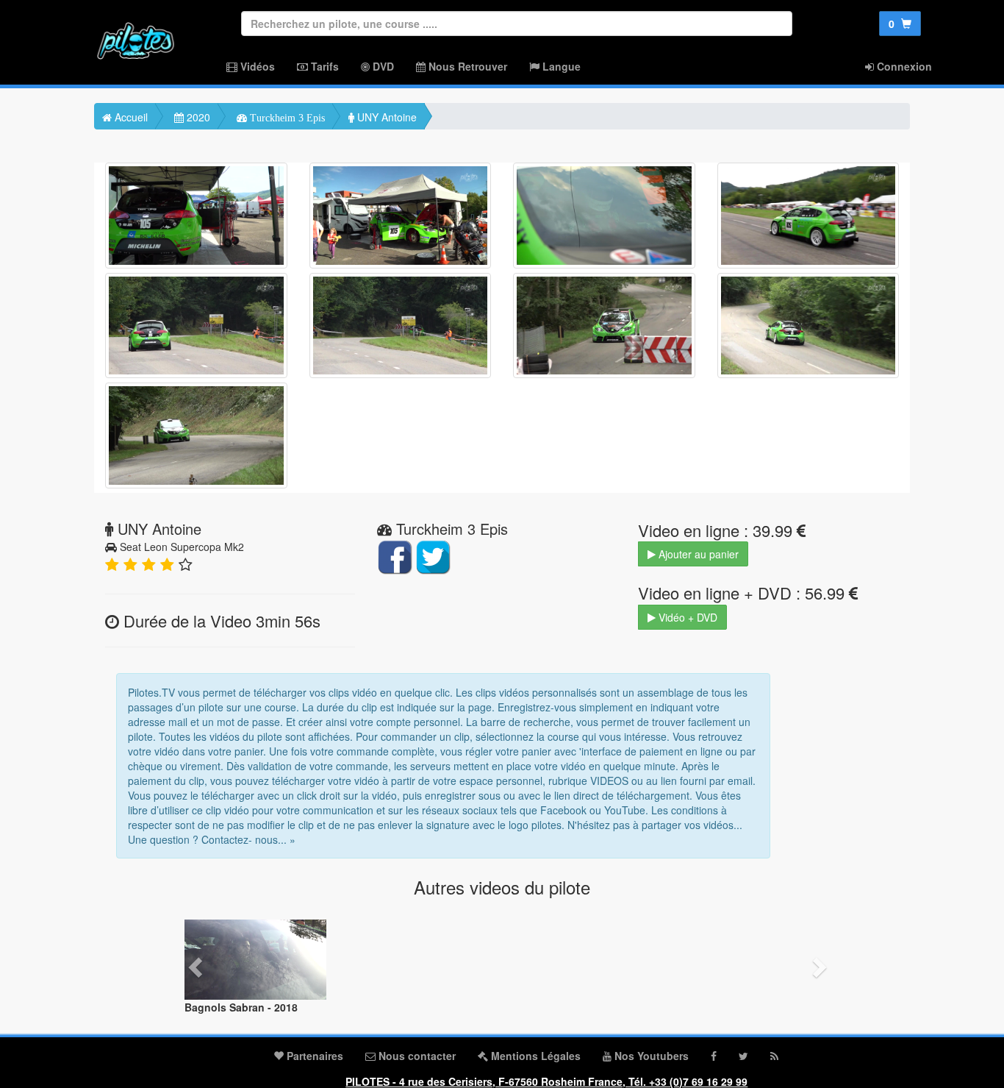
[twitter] (743, 1055)
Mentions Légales (534, 1055)
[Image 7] (604, 326)
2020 (197, 117)
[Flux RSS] (774, 1055)
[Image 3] (604, 216)
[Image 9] (196, 435)
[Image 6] (400, 326)
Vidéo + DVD (686, 617)
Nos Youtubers (650, 1055)
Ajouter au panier (697, 554)
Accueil (130, 117)
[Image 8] (808, 326)
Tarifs (323, 66)
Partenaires (313, 1055)
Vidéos (256, 66)
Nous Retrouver (466, 66)
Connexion (903, 66)
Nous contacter (416, 1055)
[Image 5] (196, 326)
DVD (382, 66)
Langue (560, 66)
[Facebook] (714, 1055)
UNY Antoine (385, 117)
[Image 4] (808, 216)
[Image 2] (400, 216)
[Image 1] (196, 216)
